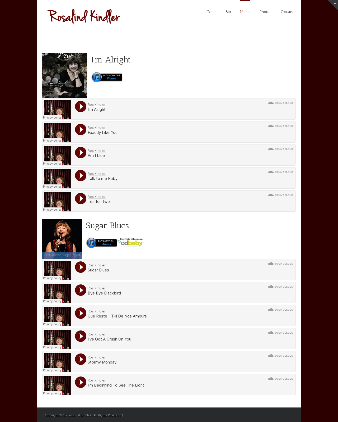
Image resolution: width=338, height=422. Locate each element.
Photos (265, 12)
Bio (228, 12)
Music (245, 12)
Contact (287, 12)
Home (211, 12)
